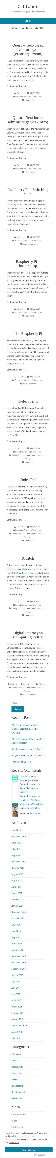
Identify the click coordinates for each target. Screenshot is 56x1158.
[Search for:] (25, 703)
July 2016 (15, 924)
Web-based (36, 96)
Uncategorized (18, 1092)
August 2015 (17, 975)
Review (14, 1079)
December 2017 (18, 861)
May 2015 (15, 994)
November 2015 (18, 962)
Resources (28, 96)
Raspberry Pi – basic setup (28, 263)
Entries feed (17, 1127)
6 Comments (29, 172)
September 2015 (19, 968)
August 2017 (17, 874)
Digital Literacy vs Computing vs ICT (28, 634)
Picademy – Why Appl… (30, 800)
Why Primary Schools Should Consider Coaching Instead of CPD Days (24, 729)
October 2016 (17, 918)
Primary (27, 459)
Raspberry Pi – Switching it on (28, 191)
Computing (22, 455)
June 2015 (16, 987)
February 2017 (18, 899)
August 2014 (17, 1032)
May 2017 (15, 880)
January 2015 (17, 1019)
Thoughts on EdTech (21, 761)
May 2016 (15, 937)
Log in (14, 1120)
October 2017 (17, 868)
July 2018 (15, 849)
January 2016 (17, 950)
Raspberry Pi (28, 240)
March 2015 (16, 1006)
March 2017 (16, 893)
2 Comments (29, 316)
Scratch (28, 558)
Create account (18, 1114)
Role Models (35, 813)
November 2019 (18, 836)
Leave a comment (29, 244)
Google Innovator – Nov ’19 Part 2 (27, 749)
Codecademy (28, 401)
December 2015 (18, 956)
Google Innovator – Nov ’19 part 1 (27, 755)
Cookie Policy (14, 1142)
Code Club (28, 479)
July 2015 (15, 981)
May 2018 (15, 855)
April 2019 (16, 842)
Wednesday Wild (27, 804)
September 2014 (19, 1025)
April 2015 (16, 1000)
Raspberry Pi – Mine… (29, 780)
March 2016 (16, 943)
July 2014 (15, 1038)
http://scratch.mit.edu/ (22, 573)
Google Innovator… (28, 784)
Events (14, 1060)
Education (19, 96)
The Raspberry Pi (28, 333)
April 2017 (16, 886)
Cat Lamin (28, 6)
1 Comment (29, 100)
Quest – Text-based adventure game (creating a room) (28, 49)
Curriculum (31, 455)
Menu (33, 21)
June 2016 (16, 931)
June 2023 (16, 830)
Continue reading (15, 86)
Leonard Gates (26, 776)
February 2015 (18, 1013)
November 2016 (18, 912)
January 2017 (17, 905)
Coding (14, 455)
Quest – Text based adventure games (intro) (28, 119)
